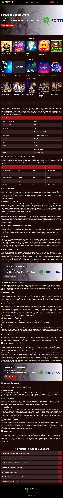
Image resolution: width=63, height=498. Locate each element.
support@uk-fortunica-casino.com (32, 492)
